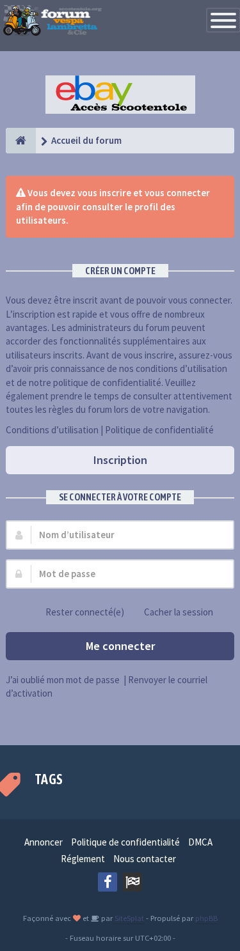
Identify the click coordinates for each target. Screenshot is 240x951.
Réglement (83, 859)
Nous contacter (144, 859)
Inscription (120, 459)
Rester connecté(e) (84, 612)
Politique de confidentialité (159, 430)
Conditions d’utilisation (52, 430)
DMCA (200, 842)
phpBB (206, 918)
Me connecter (120, 645)
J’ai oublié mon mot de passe (63, 680)
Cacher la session (178, 612)
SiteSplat (128, 918)
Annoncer (43, 842)
